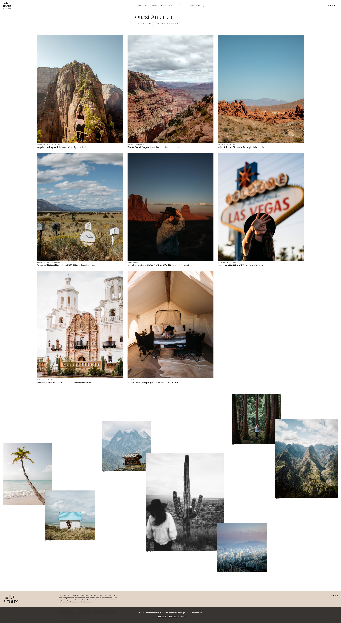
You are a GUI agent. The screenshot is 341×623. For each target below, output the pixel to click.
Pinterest (334, 5)
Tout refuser (173, 616)
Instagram (332, 5)
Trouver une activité (144, 24)
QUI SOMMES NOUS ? (195, 5)
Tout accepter (162, 616)
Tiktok (328, 5)
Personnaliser (181, 616)
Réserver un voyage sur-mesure (167, 24)
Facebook (330, 595)
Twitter (330, 5)
